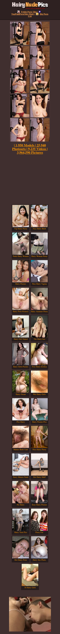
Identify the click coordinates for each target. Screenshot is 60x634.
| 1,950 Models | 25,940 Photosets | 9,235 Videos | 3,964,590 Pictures (30, 149)
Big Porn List (38, 15)
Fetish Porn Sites (29, 12)
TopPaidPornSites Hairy (22, 14)
